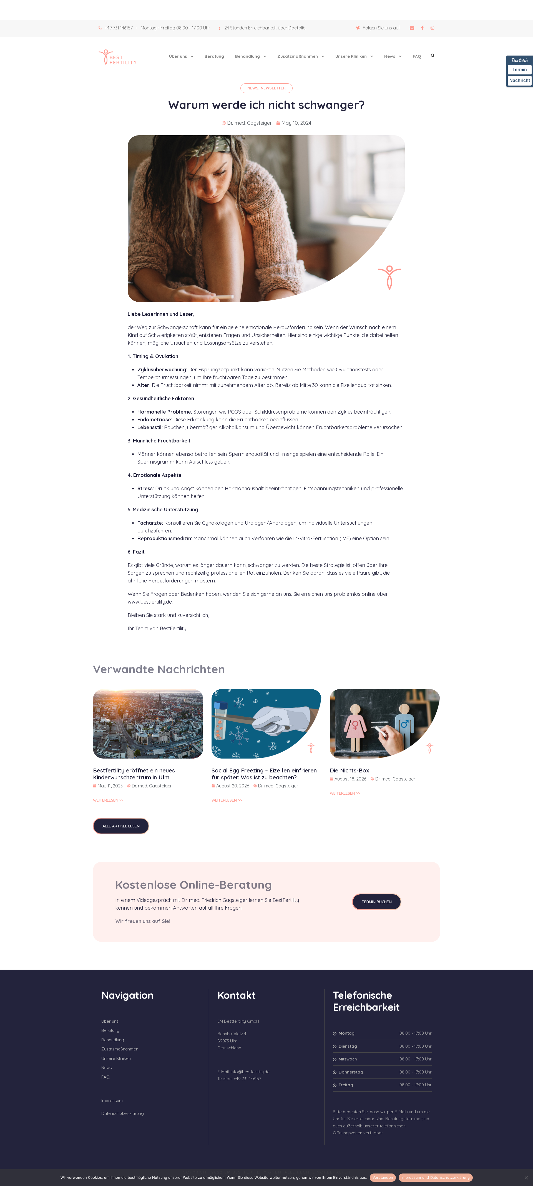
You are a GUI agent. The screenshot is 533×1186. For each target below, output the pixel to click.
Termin (519, 69)
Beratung (214, 56)
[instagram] (432, 28)
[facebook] (422, 28)
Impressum (112, 1100)
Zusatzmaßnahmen (297, 56)
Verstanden (383, 1177)
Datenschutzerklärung (122, 1113)
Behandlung (247, 56)
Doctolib (297, 28)
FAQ (417, 56)
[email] (412, 28)
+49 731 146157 (119, 28)
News (389, 56)
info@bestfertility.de (250, 1071)
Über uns (178, 56)
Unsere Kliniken (351, 56)
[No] (526, 1177)
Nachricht (519, 80)
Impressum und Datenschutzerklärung (435, 1177)
